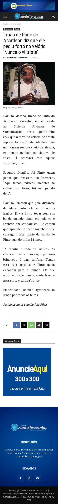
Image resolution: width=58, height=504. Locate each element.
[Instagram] (29, 478)
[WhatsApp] (31, 325)
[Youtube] (37, 478)
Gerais (17, 29)
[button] (5, 16)
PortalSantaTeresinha (18, 57)
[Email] (46, 325)
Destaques (16, 24)
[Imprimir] (39, 325)
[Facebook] (16, 325)
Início (5, 24)
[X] (24, 325)
